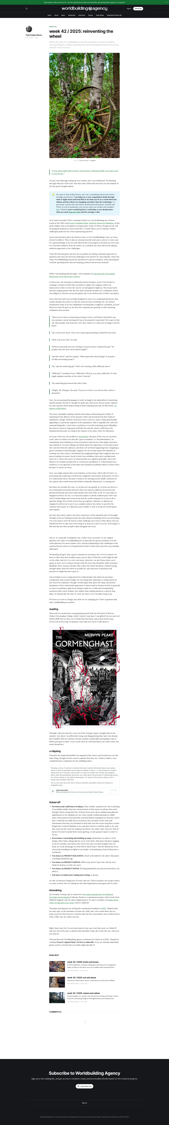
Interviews (82, 15)
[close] (166, 2)
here (58, 209)
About (56, 15)
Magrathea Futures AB (114, 15)
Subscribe (138, 8)
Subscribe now (86, 1086)
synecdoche (84, 436)
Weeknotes (71, 15)
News (63, 15)
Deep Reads (100, 15)
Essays (90, 15)
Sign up (84, 1103)
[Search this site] (26, 8)
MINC (103, 908)
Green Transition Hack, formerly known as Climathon (91, 223)
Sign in (129, 8)
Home (49, 15)
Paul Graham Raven (34, 35)
